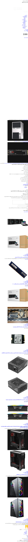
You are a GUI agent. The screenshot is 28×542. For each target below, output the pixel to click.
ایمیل (27, 206)
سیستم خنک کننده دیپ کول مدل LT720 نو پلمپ (21, 257)
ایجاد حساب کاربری (26, 539)
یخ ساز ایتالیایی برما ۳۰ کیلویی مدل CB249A (21, 141)
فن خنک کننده (23, 24)
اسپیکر (24, 20)
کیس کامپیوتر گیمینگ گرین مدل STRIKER (22, 474)
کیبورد (24, 17)
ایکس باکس (24, 27)
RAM (24, 21)
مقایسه (26, 533)
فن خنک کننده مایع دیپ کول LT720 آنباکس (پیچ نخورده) (20, 326)
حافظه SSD (24, 22)
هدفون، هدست (23, 19)
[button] (26, 351)
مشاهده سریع (26, 254)
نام (27, 205)
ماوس (24, 18)
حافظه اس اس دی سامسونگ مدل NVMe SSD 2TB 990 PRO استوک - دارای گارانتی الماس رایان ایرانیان (16, 163)
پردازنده (24, 23)
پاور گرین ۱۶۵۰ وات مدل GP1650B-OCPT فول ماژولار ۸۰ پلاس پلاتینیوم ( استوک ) (17, 399)
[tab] (13, 186)
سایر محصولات (23, 25)
